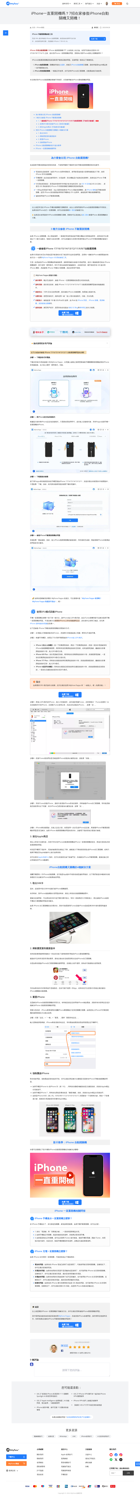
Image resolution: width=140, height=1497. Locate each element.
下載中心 (11, 1457)
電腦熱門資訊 (66, 1466)
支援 (98, 3)
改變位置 (51, 1436)
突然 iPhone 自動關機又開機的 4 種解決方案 (52, 130)
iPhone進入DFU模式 (74, 638)
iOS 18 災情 (85, 184)
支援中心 (88, 1454)
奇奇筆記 (83, 307)
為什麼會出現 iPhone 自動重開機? (48, 114)
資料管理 (65, 3)
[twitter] (116, 1459)
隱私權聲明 (41, 1466)
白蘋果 (62, 65)
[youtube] (112, 1454)
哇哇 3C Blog (73, 307)
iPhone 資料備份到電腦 (38, 623)
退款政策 (40, 1474)
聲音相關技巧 (66, 1462)
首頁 (33, 27)
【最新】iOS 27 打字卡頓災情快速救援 (88, 1405)
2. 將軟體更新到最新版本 (47, 136)
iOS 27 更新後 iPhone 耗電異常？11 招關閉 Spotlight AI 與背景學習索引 (52, 1395)
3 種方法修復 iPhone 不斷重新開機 (48, 117)
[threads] (121, 1459)
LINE (74, 1436)
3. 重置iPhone (43, 139)
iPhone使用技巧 (86, 1436)
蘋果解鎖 (64, 1458)
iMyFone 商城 (13, 1463)
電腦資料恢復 (66, 1470)
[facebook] (116, 1454)
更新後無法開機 (44, 303)
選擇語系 (12, 1470)
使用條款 (40, 1462)
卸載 (87, 1466)
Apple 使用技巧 (66, 1454)
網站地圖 (88, 1462)
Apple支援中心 (43, 857)
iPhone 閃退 (82, 300)
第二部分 (85, 215)
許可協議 (40, 1470)
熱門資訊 (88, 3)
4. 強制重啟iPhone (45, 142)
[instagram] (121, 1454)
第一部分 (72, 210)
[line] (112, 1459)
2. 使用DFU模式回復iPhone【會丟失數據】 (54, 124)
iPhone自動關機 (77, 65)
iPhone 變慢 (91, 190)
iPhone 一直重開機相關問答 (46, 148)
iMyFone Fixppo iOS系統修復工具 (54, 257)
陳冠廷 (96, 27)
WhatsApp (63, 1436)
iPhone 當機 (93, 300)
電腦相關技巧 (38, 1436)
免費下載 (94, 39)
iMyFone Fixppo (64, 1316)
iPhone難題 (40, 27)
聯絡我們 (40, 1458)
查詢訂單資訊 (90, 1458)
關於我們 (40, 1454)
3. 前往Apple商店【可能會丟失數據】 (52, 127)
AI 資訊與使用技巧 (103, 1436)
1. (66, 121)
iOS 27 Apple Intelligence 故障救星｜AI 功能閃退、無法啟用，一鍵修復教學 (53, 1401)
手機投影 (64, 1474)
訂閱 (128, 1473)
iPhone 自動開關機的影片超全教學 (48, 145)
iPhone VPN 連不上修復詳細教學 (86, 1400)
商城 (118, 3)
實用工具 (77, 3)
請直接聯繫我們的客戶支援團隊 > (79, 1417)
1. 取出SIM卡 (43, 133)
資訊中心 (64, 1449)
